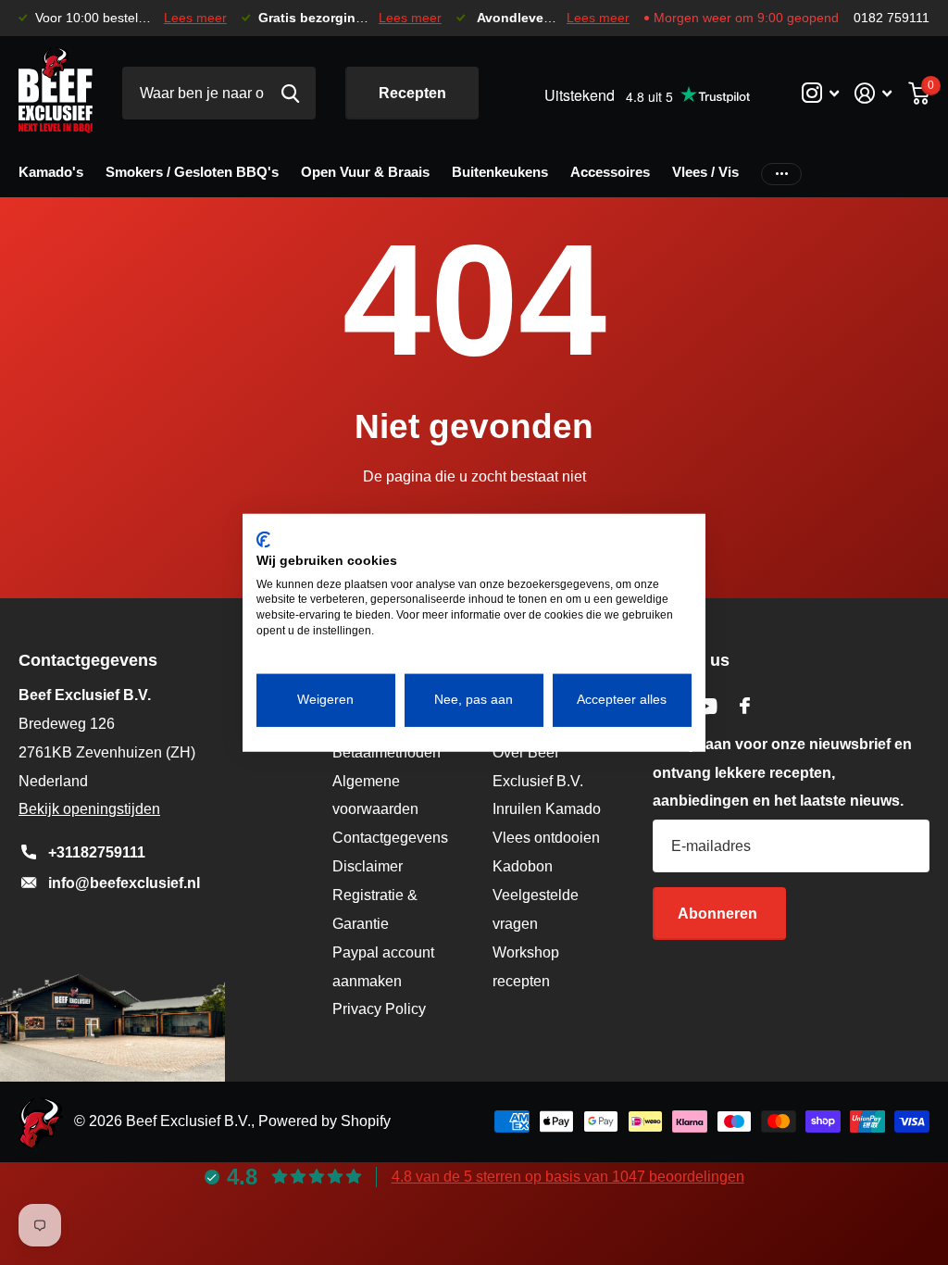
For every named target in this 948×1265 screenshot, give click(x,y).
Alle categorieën (51, 175)
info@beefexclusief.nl (124, 883)
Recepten (412, 93)
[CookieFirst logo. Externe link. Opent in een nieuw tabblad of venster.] (263, 540)
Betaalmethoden (386, 752)
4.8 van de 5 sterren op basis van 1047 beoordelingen (568, 1176)
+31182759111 (96, 852)
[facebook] (745, 705)
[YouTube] (705, 706)
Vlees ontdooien (546, 837)
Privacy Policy (379, 1009)
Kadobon (523, 866)
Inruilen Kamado (547, 809)
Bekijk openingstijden (89, 809)
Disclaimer (367, 866)
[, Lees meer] (820, 93)
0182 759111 (891, 18)
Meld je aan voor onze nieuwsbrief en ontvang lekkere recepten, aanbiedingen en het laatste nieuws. (782, 772)
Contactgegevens (390, 837)
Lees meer (195, 18)
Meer (781, 172)
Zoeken (290, 93)
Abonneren (719, 913)
